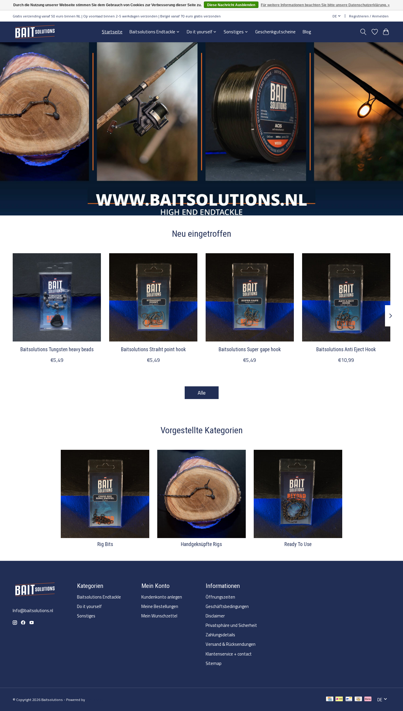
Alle (202, 393)
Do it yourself (89, 606)
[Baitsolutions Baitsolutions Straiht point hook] (153, 297)
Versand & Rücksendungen (230, 644)
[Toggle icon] (363, 32)
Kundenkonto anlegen (161, 597)
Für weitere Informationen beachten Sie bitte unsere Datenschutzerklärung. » (325, 5)
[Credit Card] (329, 700)
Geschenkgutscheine (275, 31)
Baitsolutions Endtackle (99, 597)
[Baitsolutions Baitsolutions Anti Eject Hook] (346, 297)
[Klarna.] (367, 700)
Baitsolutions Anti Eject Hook (346, 349)
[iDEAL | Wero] (339, 700)
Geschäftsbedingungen (227, 606)
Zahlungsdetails (220, 634)
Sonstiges (86, 615)
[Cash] (358, 700)
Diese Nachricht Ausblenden (231, 5)
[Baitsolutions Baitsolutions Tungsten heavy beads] (57, 297)
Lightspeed (95, 699)
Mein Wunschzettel (159, 615)
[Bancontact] (349, 700)
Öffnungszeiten (220, 597)
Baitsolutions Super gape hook (250, 349)
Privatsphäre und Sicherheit (231, 625)
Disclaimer (215, 615)
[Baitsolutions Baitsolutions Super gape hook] (250, 297)
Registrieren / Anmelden (369, 16)
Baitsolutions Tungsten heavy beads (57, 349)
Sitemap (214, 663)
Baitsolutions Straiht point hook (153, 349)
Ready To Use (298, 544)
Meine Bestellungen (159, 606)
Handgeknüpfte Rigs (201, 544)
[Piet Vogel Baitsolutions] (35, 32)
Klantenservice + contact (229, 653)
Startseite (112, 31)
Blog (307, 31)
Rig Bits (105, 544)
